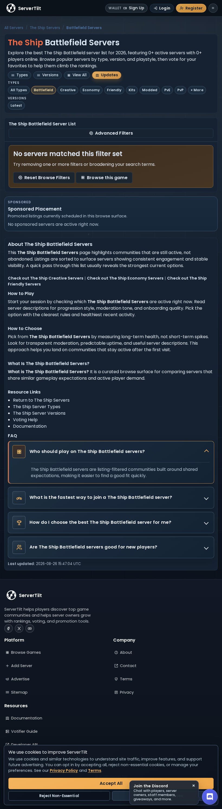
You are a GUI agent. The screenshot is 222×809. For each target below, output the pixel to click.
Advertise (20, 679)
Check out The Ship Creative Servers (45, 278)
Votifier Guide (24, 731)
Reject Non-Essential (59, 795)
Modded (149, 90)
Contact (128, 665)
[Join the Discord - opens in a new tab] (210, 797)
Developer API (24, 744)
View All (80, 75)
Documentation (30, 426)
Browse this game (107, 178)
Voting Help (25, 420)
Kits (132, 90)
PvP (180, 90)
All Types (19, 90)
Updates (109, 75)
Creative (68, 90)
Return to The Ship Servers (41, 400)
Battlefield (43, 90)
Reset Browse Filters (47, 178)
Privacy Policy (64, 770)
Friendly (114, 90)
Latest (16, 105)
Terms (126, 679)
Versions (50, 75)
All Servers (13, 27)
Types (22, 75)
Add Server (21, 665)
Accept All (111, 783)
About (126, 652)
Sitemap (19, 692)
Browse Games (26, 652)
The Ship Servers (45, 27)
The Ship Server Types (36, 407)
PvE (167, 90)
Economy (91, 90)
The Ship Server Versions (39, 413)
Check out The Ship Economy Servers (125, 278)
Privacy (127, 692)
